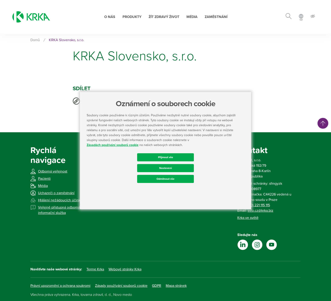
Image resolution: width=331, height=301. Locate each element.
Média (191, 17)
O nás (109, 17)
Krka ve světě (247, 218)
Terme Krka (95, 269)
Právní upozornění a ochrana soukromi (60, 285)
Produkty (131, 17)
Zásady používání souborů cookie (121, 285)
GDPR (156, 285)
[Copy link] (76, 101)
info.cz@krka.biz (260, 210)
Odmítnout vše (165, 178)
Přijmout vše (165, 157)
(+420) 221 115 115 (257, 205)
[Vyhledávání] (289, 17)
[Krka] (31, 16)
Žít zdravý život (164, 17)
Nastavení (165, 168)
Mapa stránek (176, 285)
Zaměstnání (216, 17)
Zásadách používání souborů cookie (112, 145)
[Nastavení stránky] (313, 17)
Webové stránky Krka (125, 269)
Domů (35, 40)
